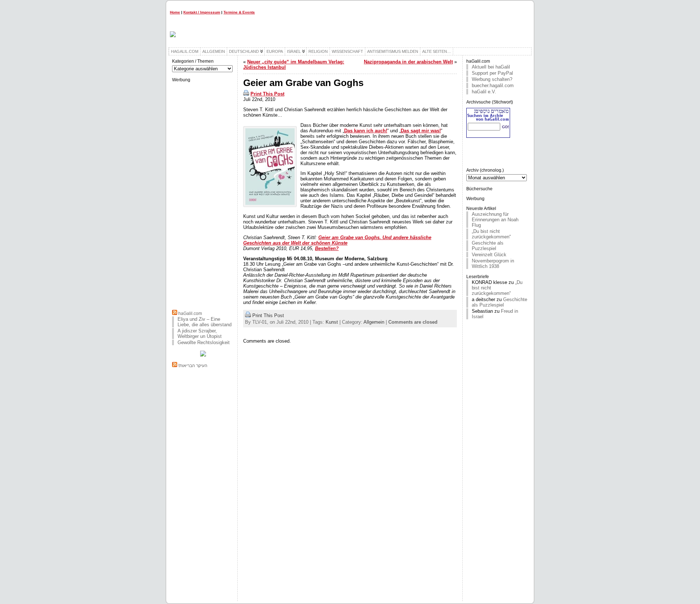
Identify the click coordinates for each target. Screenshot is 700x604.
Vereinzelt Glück (489, 254)
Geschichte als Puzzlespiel (487, 245)
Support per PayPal (492, 73)
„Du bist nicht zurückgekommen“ (491, 234)
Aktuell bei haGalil (491, 67)
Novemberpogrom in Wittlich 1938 (493, 263)
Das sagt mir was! (421, 130)
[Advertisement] (203, 195)
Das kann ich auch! (365, 130)
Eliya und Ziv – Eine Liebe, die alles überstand (205, 321)
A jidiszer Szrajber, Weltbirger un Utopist (200, 333)
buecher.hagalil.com (493, 85)
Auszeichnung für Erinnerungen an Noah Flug (495, 219)
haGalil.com (190, 313)
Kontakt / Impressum (201, 12)
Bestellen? (327, 248)
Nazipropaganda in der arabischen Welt (408, 62)
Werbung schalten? (492, 79)
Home (175, 12)
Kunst (332, 322)
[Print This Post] (246, 94)
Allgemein (373, 322)
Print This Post (267, 94)
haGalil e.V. (484, 91)
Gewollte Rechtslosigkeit (204, 342)
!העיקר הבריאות (192, 365)
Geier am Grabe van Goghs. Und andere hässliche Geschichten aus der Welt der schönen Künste (337, 240)
